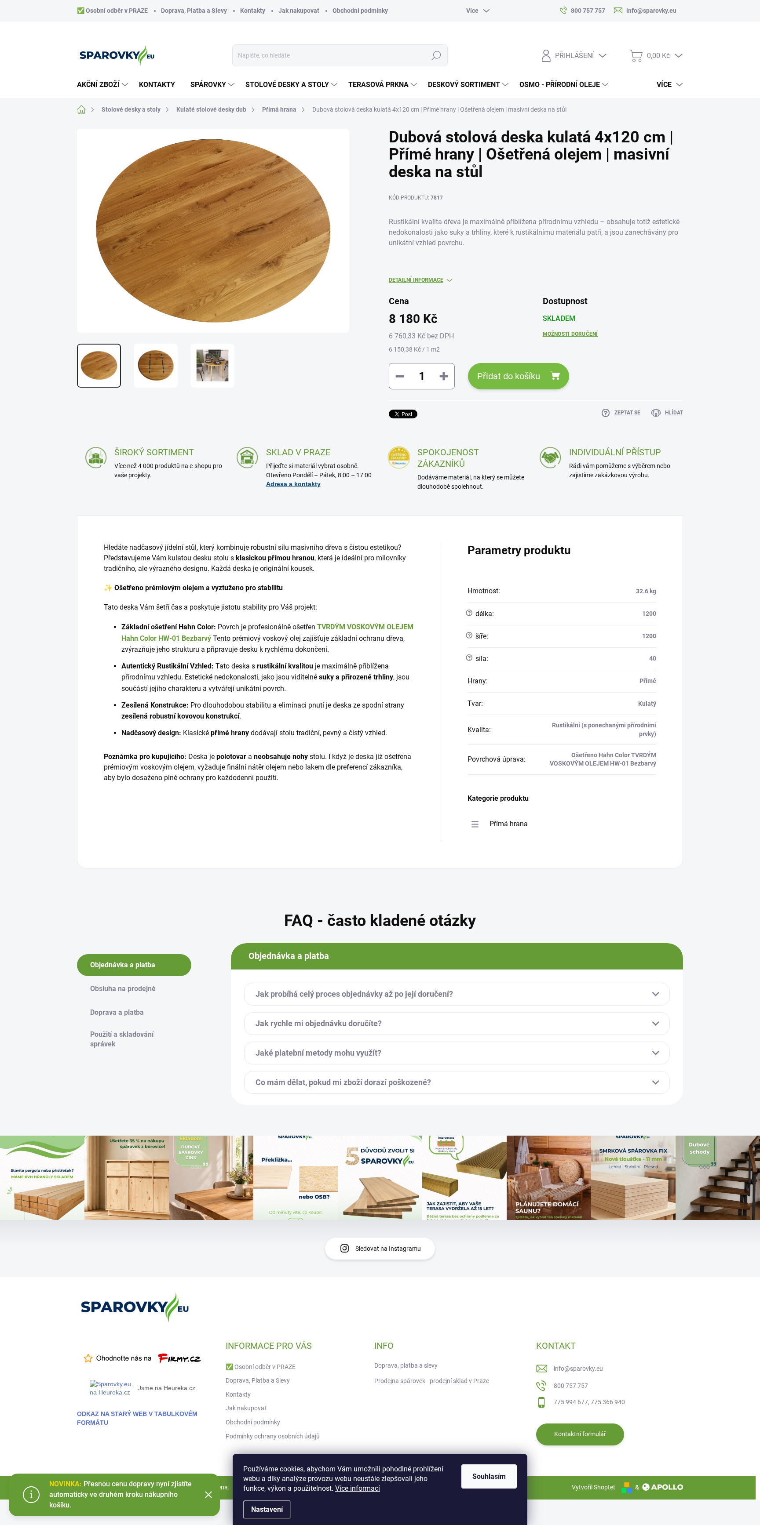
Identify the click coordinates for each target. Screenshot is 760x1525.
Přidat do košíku (508, 376)
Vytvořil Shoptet (593, 1487)
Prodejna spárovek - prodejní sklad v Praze (431, 1380)
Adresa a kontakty (293, 483)
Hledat (437, 55)
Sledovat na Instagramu (388, 1248)
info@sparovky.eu (578, 1368)
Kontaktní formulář (580, 1434)
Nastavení (267, 1509)
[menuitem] (103, 85)
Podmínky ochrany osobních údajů (273, 1436)
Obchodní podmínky (360, 10)
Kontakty (252, 10)
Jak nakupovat (298, 10)
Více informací (357, 1488)
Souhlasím (489, 1476)
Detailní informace (416, 280)
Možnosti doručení (570, 334)
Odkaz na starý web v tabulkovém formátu (137, 1418)
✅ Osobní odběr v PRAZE (112, 10)
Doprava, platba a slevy (406, 1365)
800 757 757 (571, 1385)
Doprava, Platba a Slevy (194, 10)
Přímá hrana (509, 824)
